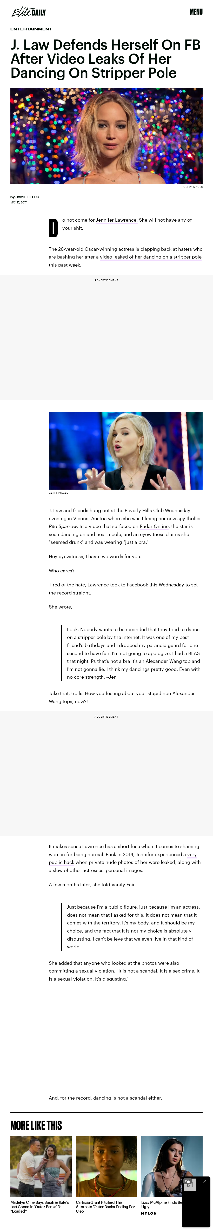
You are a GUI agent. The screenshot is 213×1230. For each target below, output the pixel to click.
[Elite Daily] (28, 11)
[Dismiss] (205, 1181)
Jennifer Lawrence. (117, 220)
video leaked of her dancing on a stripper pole (151, 257)
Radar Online (154, 526)
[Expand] (187, 1181)
